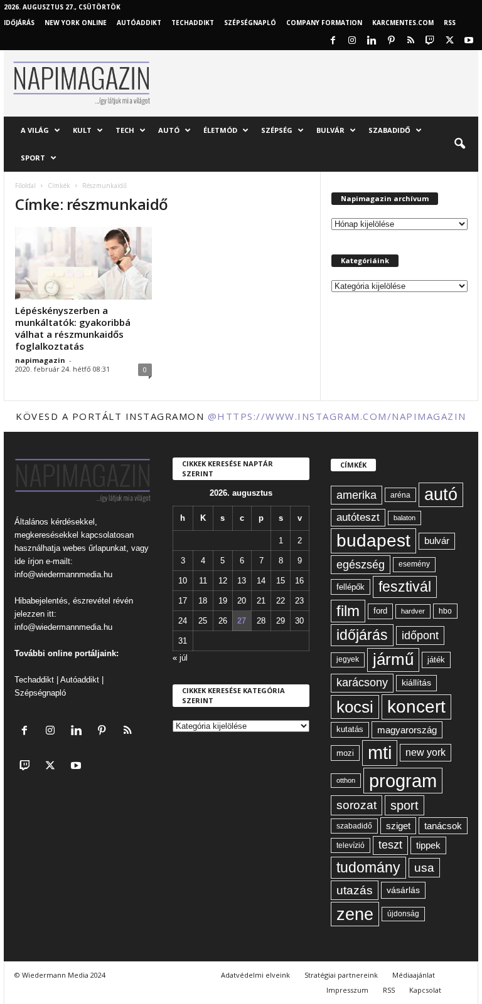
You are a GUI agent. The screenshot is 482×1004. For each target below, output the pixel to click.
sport (404, 805)
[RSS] (410, 41)
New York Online (76, 22)
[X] (449, 41)
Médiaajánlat (413, 975)
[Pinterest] (391, 41)
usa (424, 867)
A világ (35, 130)
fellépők (350, 587)
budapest (373, 540)
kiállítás (416, 682)
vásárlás (403, 890)
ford (380, 610)
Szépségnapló (250, 22)
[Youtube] (468, 41)
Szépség (276, 130)
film (348, 610)
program (403, 780)
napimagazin (40, 360)
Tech (124, 130)
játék (436, 659)
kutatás (349, 729)
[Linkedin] (371, 41)
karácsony (362, 682)
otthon (345, 780)
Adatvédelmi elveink (255, 975)
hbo (445, 611)
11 (203, 580)
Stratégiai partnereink (341, 975)
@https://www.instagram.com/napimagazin (337, 416)
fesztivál (404, 586)
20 (241, 600)
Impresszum (347, 990)
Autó (168, 130)
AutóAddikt (139, 22)
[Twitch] (429, 41)
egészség (360, 564)
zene (354, 914)
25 (202, 620)
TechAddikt (192, 22)
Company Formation (324, 22)
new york (425, 752)
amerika (356, 495)
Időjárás (19, 22)
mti (380, 753)
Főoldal (25, 185)
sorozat (356, 805)
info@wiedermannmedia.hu (63, 574)
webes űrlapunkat (94, 548)
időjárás (362, 635)
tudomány (368, 867)
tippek (428, 845)
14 (261, 580)
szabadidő (354, 826)
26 (222, 620)
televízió (350, 845)
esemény (414, 564)
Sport (33, 157)
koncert (416, 706)
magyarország (407, 729)
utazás (354, 890)
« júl (180, 657)
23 (299, 600)
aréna (400, 495)
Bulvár (330, 130)
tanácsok (443, 825)
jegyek (347, 659)
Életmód (220, 130)
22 (280, 600)
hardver (413, 611)
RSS (450, 22)
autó (441, 494)
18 (202, 600)
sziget (398, 825)
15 (280, 580)
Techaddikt (34, 679)
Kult (82, 130)
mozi (345, 753)
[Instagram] (352, 41)
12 (222, 580)
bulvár (436, 541)
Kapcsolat (425, 990)
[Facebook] (332, 41)
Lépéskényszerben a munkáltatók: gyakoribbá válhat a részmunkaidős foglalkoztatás (73, 328)
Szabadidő (389, 130)
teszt (390, 845)
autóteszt (358, 517)
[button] (459, 144)
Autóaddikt (79, 679)
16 (299, 580)
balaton (404, 517)
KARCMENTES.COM (403, 22)
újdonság (403, 914)
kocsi (354, 707)
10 (182, 580)
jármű (393, 659)
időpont (420, 635)
